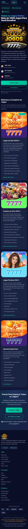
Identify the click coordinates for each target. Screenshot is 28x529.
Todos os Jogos (4, 465)
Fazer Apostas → (7, 384)
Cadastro (3, 475)
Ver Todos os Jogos (14, 416)
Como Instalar (4, 497)
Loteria (2, 463)
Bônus (2, 479)
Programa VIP (4, 477)
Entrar (14, 2)
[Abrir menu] (24, 2)
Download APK (4, 493)
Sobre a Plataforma (5, 500)
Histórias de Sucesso (6, 481)
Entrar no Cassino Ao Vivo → (10, 246)
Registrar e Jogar (14, 410)
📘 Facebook (13, 447)
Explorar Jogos (14, 82)
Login (2, 473)
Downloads (3, 495)
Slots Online (4, 455)
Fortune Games (4, 459)
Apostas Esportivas (5, 461)
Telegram (3, 484)
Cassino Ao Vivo (5, 457)
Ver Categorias (14, 87)
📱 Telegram (4, 447)
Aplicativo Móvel (5, 491)
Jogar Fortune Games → (9, 315)
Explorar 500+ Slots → (9, 177)
